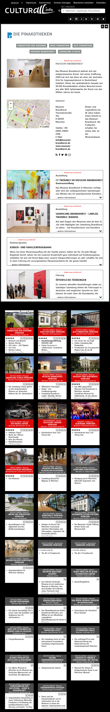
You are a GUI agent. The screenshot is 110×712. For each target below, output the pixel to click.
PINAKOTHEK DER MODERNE (31, 45)
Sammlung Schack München (19, 378)
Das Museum (14, 478)
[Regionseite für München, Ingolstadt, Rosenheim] (70, 19)
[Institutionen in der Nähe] (24, 338)
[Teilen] (106, 26)
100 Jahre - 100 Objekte (19, 345)
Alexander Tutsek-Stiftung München (85, 515)
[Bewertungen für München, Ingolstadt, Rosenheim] (103, 19)
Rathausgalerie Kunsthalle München (19, 561)
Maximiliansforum (52, 601)
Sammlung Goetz (52, 630)
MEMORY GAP (51, 342)
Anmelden (101, 2)
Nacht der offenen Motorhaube (16, 436)
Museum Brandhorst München (52, 378)
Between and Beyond (17, 341)
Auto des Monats (15, 439)
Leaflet (45, 126)
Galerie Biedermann (19, 602)
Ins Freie (12, 348)
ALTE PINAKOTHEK (83, 45)
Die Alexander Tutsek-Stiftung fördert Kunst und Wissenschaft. (86, 526)
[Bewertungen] (32, 338)
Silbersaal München (85, 424)
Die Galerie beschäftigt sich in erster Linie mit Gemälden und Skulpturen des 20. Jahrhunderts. (21, 614)
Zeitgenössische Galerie (51, 668)
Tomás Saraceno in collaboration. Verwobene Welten (52, 347)
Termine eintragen (62, 2)
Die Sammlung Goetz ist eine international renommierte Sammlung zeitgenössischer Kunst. (53, 642)
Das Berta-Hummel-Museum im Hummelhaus (85, 601)
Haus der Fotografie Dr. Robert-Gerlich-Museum (19, 630)
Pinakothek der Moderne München (19, 332)
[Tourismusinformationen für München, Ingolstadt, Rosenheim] (81, 19)
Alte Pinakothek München (85, 332)
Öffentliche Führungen (51, 387)
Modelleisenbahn (15, 442)
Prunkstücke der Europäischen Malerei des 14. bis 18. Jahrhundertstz (86, 350)
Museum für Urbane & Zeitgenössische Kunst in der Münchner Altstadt (86, 670)
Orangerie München (52, 545)
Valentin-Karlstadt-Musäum (52, 573)
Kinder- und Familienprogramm (49, 390)
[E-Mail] (69, 155)
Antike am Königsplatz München (19, 515)
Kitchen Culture (15, 350)
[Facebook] (59, 155)
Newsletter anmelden (83, 2)
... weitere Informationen (66, 198)
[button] (28, 111)
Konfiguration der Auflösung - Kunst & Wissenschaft (19, 688)
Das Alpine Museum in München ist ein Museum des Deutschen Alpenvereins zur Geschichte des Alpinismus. (21, 671)
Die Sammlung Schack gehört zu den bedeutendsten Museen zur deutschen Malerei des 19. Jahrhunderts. (21, 390)
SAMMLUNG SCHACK (69, 51)
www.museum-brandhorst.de (63, 147)
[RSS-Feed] (102, 26)
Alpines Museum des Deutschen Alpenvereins (19, 659)
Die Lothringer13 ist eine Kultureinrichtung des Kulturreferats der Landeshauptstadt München (85, 642)
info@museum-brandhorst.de (63, 141)
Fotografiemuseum (16, 639)
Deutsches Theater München (52, 423)
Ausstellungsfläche (82, 582)
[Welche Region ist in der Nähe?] (86, 19)
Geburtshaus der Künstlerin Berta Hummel (85, 611)
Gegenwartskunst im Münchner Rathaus (17, 571)
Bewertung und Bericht (72, 61)
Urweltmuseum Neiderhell (19, 470)
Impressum (31, 2)
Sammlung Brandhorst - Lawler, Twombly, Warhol (51, 395)
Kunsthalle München (52, 515)
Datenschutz (45, 2)
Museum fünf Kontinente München (85, 378)
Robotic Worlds (15, 343)
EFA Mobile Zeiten (19, 424)
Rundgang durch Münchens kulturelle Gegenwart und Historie (85, 480)
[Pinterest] (66, 155)
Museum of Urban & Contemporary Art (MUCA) (85, 659)
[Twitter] (62, 155)
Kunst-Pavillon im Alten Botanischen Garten (85, 573)
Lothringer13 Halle (85, 630)
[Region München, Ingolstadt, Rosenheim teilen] (97, 19)
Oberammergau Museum (52, 688)
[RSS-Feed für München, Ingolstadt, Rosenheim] (92, 19)
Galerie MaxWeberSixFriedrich (52, 659)
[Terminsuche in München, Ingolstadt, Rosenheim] (76, 19)
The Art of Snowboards (51, 553)
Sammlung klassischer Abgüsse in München (50, 479)
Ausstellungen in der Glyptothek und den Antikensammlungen (17, 526)
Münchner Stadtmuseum (85, 470)
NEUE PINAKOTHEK (59, 45)
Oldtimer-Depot (15, 433)
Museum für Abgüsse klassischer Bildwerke (52, 469)
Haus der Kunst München (52, 332)
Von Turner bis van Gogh (84, 341)
